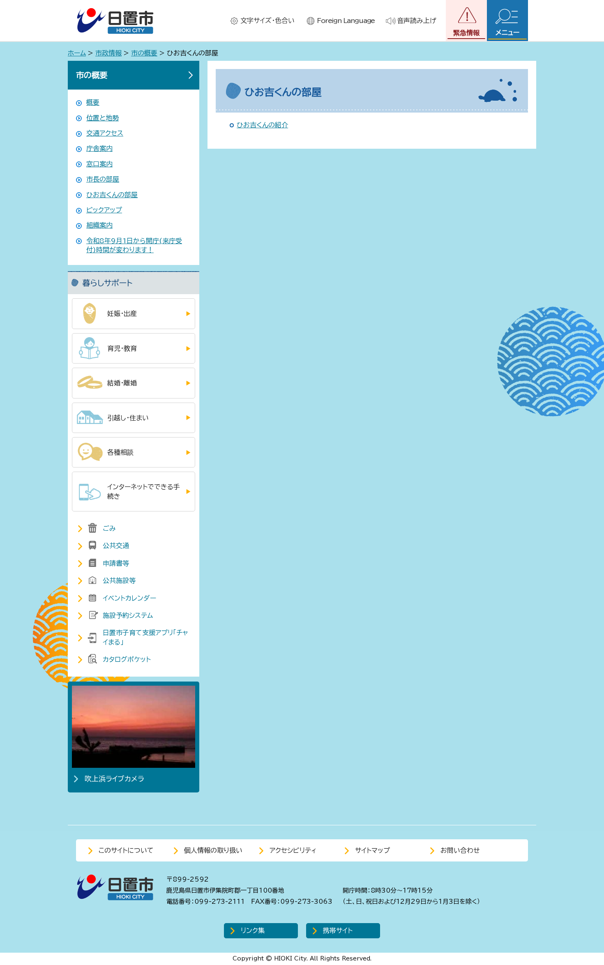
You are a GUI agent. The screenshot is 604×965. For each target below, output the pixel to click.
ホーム (77, 53)
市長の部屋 (102, 179)
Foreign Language (346, 20)
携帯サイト (338, 930)
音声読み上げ (416, 20)
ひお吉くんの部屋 (112, 194)
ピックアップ (104, 210)
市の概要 (144, 53)
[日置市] (115, 20)
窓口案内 (99, 164)
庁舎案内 (99, 148)
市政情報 (108, 53)
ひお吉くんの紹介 (262, 125)
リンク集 (253, 930)
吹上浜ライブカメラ (114, 778)
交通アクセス (104, 133)
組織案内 (99, 225)
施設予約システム (128, 615)
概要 (92, 102)
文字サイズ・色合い (267, 20)
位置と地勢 (102, 118)
